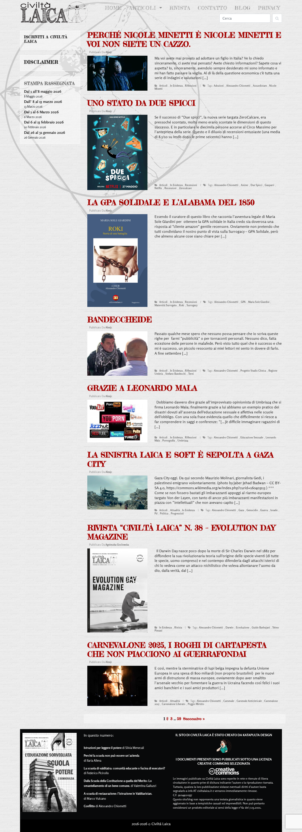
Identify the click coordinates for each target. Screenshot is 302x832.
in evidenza (176, 85)
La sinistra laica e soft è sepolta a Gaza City (180, 459)
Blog (243, 8)
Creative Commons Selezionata (223, 763)
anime (244, 185)
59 (179, 718)
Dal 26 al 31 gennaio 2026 (44, 132)
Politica (164, 513)
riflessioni (191, 85)
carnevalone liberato (173, 704)
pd (156, 513)
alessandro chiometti (238, 85)
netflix (158, 188)
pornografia (168, 440)
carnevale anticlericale (249, 701)
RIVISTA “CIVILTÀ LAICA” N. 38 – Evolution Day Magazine (181, 532)
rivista (178, 627)
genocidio (252, 510)
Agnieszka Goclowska (117, 544)
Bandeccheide (119, 319)
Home (114, 8)
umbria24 (182, 440)
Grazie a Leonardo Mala (142, 388)
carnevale (228, 701)
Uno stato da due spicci (141, 103)
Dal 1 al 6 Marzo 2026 (41, 112)
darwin (229, 627)
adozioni (219, 85)
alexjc (108, 52)
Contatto (212, 8)
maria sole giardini (258, 302)
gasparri (269, 185)
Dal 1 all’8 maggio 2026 (42, 91)
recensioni (191, 185)
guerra (264, 510)
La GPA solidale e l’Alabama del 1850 (171, 202)
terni (191, 373)
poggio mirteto (196, 704)
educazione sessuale (251, 437)
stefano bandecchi (175, 373)
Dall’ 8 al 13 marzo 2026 (43, 101)
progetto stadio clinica (253, 370)
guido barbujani (261, 627)
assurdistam (260, 85)
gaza (241, 510)
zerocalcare (185, 188)
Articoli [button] (143, 8)
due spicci (256, 185)
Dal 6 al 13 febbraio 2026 (44, 122)
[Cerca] (277, 18)
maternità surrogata (165, 305)
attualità (175, 510)
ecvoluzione (242, 627)
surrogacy (192, 305)
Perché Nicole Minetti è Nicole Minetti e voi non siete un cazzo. (184, 39)
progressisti (177, 513)
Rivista (179, 8)
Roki (181, 305)
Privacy (269, 8)
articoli (163, 85)
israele (273, 510)
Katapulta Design (257, 735)
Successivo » (194, 718)
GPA (243, 302)
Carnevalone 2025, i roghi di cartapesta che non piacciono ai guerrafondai (176, 650)
